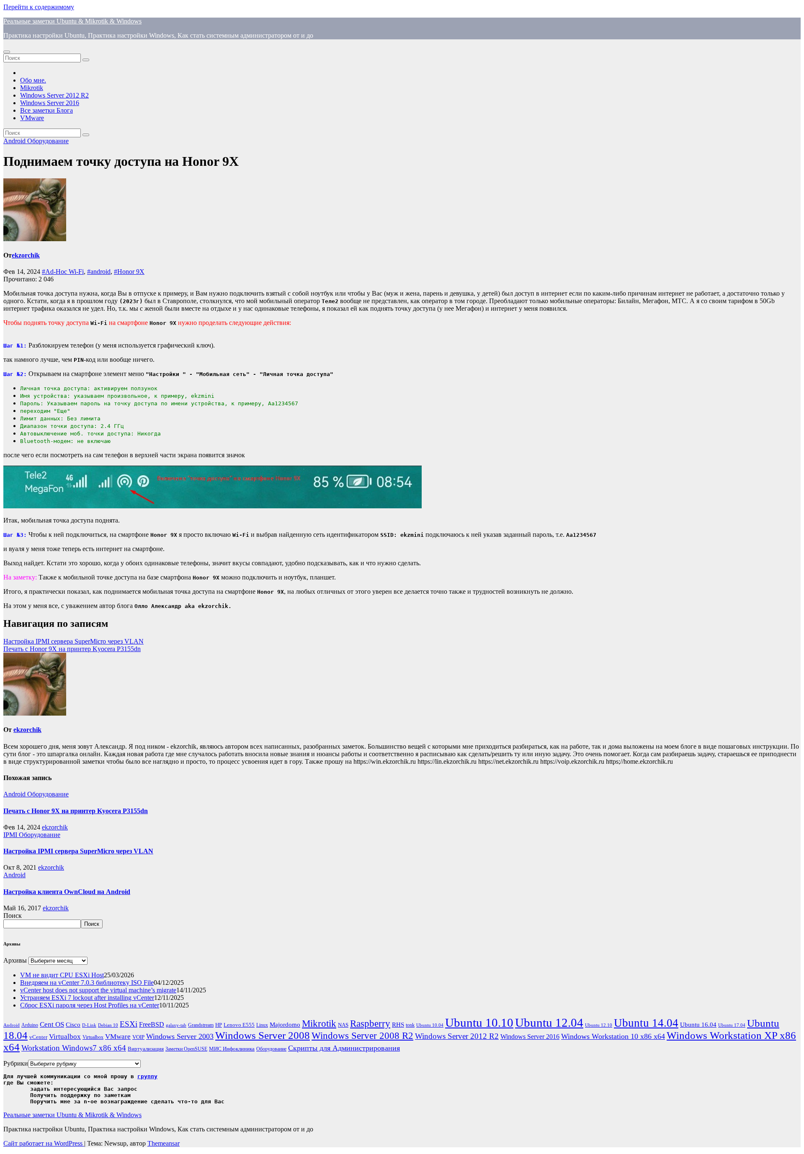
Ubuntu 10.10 (479, 1022)
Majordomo (285, 1024)
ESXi (128, 1024)
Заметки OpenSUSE (186, 1049)
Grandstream (201, 1025)
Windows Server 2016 (49, 102)
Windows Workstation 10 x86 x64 (613, 1036)
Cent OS (52, 1024)
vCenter (38, 1037)
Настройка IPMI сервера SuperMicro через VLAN (73, 641)
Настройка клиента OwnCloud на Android (66, 891)
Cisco (73, 1024)
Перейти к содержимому (38, 6)
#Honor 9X (129, 271)
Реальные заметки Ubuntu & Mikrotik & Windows (72, 21)
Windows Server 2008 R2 (362, 1035)
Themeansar (163, 1143)
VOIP (138, 1037)
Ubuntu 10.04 (429, 1025)
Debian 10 (108, 1025)
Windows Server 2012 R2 (54, 95)
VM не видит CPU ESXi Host (62, 975)
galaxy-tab (176, 1025)
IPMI (11, 834)
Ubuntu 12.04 (549, 1022)
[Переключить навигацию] (6, 52)
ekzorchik (26, 255)
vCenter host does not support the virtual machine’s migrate (98, 990)
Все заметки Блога (46, 110)
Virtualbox (65, 1037)
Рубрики (15, 1063)
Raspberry (370, 1023)
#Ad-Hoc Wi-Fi (63, 271)
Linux (262, 1025)
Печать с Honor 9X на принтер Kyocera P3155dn (72, 648)
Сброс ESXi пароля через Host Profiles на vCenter (89, 1005)
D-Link (89, 1025)
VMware (32, 117)
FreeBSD (151, 1024)
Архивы (15, 960)
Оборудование (48, 140)
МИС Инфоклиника (232, 1049)
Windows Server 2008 (262, 1035)
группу (147, 1076)
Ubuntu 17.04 (731, 1025)
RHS (398, 1024)
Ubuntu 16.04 (698, 1024)
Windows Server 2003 (180, 1036)
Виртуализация (146, 1049)
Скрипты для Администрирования (344, 1048)
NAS (343, 1025)
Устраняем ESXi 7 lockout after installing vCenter (87, 997)
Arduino (29, 1025)
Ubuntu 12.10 (598, 1025)
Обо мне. (33, 80)
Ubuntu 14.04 (646, 1023)
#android (99, 271)
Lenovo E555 (239, 1025)
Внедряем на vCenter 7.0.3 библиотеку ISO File (87, 982)
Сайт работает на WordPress (43, 1143)
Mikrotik (31, 87)
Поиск (12, 915)
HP (218, 1025)
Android (15, 140)
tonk (410, 1025)
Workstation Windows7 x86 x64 (73, 1047)
